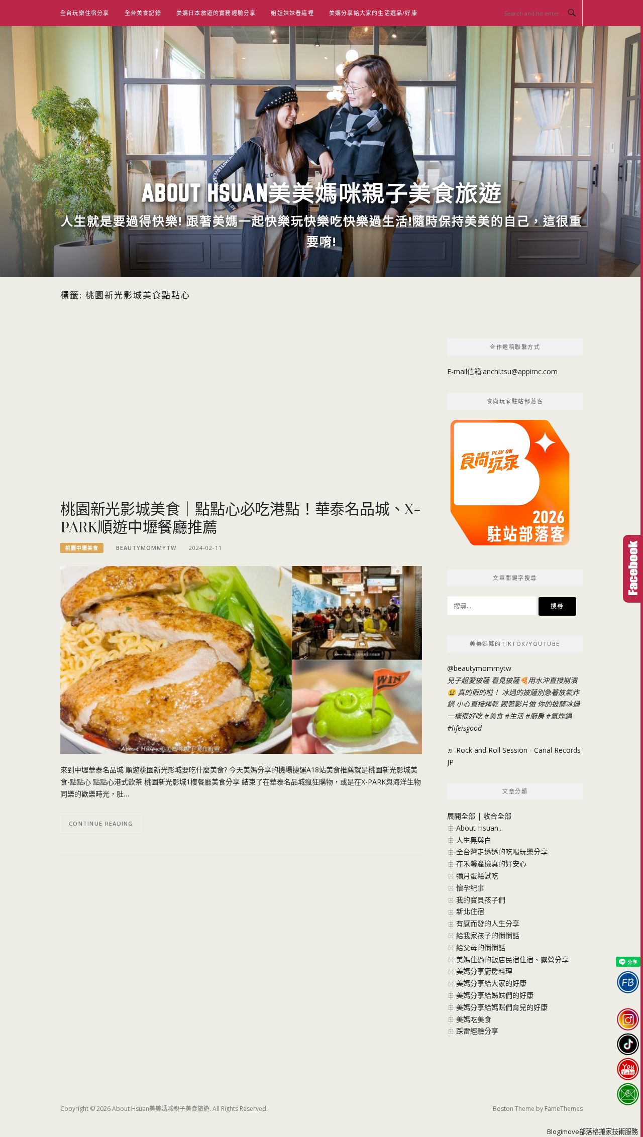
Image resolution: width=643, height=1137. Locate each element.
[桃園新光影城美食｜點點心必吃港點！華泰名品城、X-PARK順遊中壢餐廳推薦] (241, 659)
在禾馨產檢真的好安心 (491, 863)
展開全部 (461, 816)
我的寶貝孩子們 (480, 899)
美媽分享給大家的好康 (491, 983)
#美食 (493, 716)
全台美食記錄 (143, 13)
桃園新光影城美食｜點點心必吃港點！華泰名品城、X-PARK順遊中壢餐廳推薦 (240, 517)
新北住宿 (470, 911)
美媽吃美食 (473, 1019)
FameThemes (564, 1108)
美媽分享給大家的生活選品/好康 (373, 13)
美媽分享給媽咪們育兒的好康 (502, 1007)
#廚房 (534, 716)
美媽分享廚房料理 (484, 971)
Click (633, 569)
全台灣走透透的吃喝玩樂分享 (502, 851)
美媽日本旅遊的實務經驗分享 (216, 13)
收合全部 (497, 816)
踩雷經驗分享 (477, 1031)
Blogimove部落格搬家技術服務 (592, 1131)
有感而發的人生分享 (487, 923)
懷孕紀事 (470, 887)
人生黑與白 (473, 840)
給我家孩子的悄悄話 (487, 935)
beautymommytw (146, 547)
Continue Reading (101, 823)
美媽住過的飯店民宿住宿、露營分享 (512, 959)
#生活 (514, 716)
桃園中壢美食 (81, 547)
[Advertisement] (241, 419)
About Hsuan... (479, 828)
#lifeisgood (464, 728)
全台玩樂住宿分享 (85, 13)
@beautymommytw (479, 668)
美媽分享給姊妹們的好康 (494, 995)
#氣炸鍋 (559, 716)
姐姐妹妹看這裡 (292, 13)
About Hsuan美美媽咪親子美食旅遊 (321, 192)
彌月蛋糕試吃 (477, 875)
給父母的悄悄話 (480, 947)
